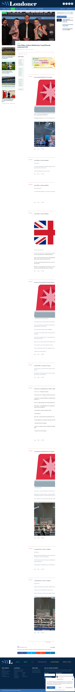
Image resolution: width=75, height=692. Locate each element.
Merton (23, 673)
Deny (60, 687)
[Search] (71, 13)
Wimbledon (16, 677)
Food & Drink (32, 8)
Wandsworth (16, 676)
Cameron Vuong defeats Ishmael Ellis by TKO (20, 73)
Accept (51, 687)
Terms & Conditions (6, 673)
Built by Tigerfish (18, 690)
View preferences (69, 687)
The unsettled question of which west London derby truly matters (8, 86)
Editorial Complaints (6, 671)
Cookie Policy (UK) (5, 676)
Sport (12, 8)
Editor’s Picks (67, 662)
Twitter (69, 4)
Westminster (24, 676)
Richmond (16, 675)
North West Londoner (36, 672)
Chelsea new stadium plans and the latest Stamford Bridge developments (8, 57)
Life (17, 8)
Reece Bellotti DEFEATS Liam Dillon (21, 63)
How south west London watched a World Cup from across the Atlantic (7, 72)
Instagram (66, 4)
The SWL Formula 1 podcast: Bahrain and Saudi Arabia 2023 (67, 20)
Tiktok (72, 4)
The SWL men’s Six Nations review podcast (67, 25)
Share (38, 148)
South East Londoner (36, 671)
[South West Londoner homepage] (19, 4)
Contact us (69, 8)
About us (62, 8)
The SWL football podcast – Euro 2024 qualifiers (67, 29)
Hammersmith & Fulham (19, 670)
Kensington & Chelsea (18, 671)
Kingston (24, 672)
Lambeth (15, 673)
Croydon (15, 672)
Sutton (23, 675)
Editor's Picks (40, 8)
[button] (72, 679)
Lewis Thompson (31, 49)
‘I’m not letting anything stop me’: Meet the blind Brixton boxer (7, 100)
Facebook (64, 4)
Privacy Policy (4, 672)
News (8, 8)
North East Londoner (36, 670)
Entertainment (23, 8)
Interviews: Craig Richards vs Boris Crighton (21, 83)
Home (4, 8)
